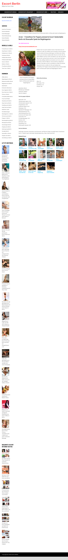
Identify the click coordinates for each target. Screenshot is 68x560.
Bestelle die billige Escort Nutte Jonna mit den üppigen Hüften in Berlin (5, 379)
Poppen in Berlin (6, 118)
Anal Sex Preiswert (6, 29)
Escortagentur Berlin (7, 90)
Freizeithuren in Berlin (7, 48)
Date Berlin (4, 85)
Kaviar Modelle (5, 38)
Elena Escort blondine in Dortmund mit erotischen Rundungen (5, 158)
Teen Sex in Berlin (6, 68)
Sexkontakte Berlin (10, 12)
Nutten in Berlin (5, 64)
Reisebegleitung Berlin (7, 120)
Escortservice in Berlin (7, 92)
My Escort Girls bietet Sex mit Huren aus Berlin (6, 476)
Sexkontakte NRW (42, 12)
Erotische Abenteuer (7, 87)
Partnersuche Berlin (6, 116)
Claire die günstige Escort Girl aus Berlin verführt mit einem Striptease (6, 361)
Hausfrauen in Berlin (7, 51)
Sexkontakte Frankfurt (25, 12)
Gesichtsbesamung (6, 35)
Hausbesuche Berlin (6, 100)
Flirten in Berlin (5, 94)
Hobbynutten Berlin (6, 57)
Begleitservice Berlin (7, 83)
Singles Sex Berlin (6, 135)
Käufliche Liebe (5, 109)
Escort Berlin (11, 3)
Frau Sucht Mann (6, 98)
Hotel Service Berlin (6, 107)
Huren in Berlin (5, 61)
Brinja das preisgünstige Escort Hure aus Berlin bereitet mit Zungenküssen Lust (5, 342)
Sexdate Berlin (5, 131)
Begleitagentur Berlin (7, 79)
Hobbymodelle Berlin (7, 59)
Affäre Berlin (5, 77)
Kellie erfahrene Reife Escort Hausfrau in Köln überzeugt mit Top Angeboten (6, 176)
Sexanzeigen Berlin (6, 124)
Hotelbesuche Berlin (7, 105)
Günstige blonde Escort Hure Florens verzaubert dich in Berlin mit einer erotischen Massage (6, 434)
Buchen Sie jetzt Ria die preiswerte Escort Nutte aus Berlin (6, 233)
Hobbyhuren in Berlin (7, 53)
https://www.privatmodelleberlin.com (28, 46)
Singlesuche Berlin (6, 127)
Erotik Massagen (6, 33)
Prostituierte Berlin (6, 66)
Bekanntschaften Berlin (7, 81)
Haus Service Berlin (6, 103)
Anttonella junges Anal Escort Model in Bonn (6, 396)
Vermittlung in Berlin (7, 137)
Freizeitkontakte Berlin (7, 96)
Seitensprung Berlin (6, 129)
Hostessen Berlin (6, 55)
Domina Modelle (6, 31)
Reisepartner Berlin (6, 122)
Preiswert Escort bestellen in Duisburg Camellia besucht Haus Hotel (6, 286)
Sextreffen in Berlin (6, 133)
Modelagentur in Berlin (7, 113)
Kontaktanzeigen (6, 111)
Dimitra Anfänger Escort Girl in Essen (6, 270)
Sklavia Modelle (5, 40)
